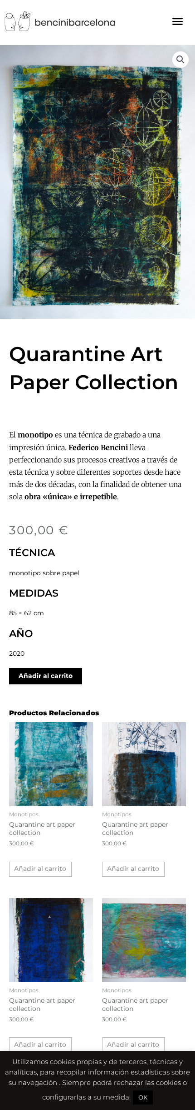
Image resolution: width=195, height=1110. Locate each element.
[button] (177, 21)
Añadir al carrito (46, 675)
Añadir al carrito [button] (40, 868)
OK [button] (142, 1097)
